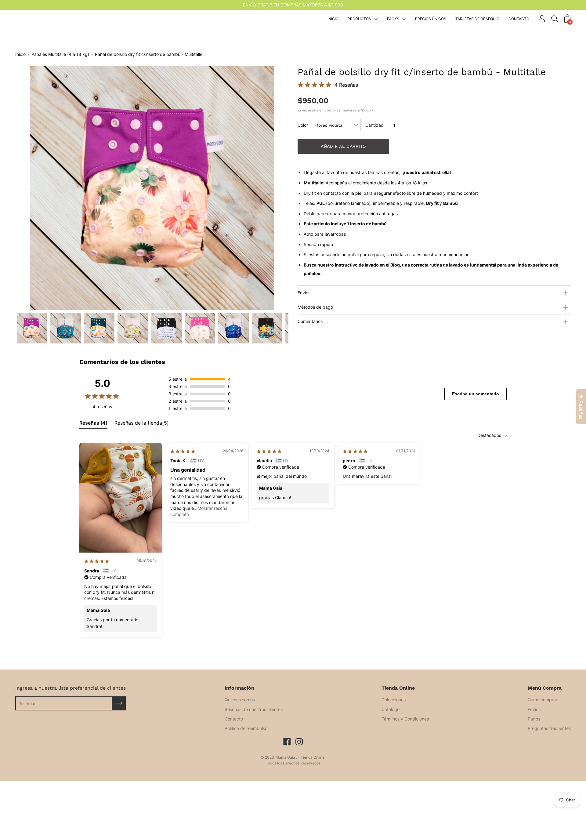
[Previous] (30, 188)
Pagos (534, 718)
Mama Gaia (286, 757)
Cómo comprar (542, 699)
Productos (359, 19)
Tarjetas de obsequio (477, 19)
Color (303, 125)
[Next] (273, 188)
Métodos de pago (315, 307)
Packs (393, 19)
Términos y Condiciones (405, 718)
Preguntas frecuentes (549, 728)
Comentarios (310, 321)
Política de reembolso (246, 728)
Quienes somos (240, 699)
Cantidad (374, 125)
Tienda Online (398, 688)
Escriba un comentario (475, 393)
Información (239, 688)
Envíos (304, 292)
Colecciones (394, 699)
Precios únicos (430, 19)
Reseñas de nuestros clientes (254, 709)
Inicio (332, 19)
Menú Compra (545, 688)
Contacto (518, 19)
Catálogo (391, 709)
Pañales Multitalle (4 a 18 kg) (60, 54)
